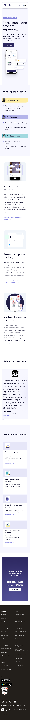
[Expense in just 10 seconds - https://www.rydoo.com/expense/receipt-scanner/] (15, 191)
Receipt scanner (19, 635)
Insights (17, 638)
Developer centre (6, 669)
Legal (2, 638)
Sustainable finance (20, 661)
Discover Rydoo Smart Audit (12, 348)
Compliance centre (6, 648)
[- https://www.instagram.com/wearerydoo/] (11, 701)
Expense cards (19, 625)
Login (18, 5)
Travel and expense (20, 631)
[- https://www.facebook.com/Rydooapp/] (7, 701)
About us (3, 614)
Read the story (7, 415)
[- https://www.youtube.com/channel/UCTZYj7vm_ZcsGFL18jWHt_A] (15, 701)
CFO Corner (4, 645)
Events (3, 662)
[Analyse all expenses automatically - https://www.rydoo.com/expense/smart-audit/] (15, 321)
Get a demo (8, 45)
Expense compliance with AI (20, 655)
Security (3, 631)
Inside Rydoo (5, 628)
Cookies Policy (12, 705)
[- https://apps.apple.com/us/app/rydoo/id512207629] (6, 679)
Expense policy (19, 665)
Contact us (4, 635)
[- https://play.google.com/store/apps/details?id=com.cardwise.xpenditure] (7, 683)
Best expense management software (21, 650)
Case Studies (4, 659)
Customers (4, 625)
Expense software (20, 614)
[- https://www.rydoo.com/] (8, 6)
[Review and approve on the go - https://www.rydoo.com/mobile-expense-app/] (15, 257)
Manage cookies (21, 705)
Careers (3, 618)
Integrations (18, 628)
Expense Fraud (19, 658)
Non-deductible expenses (19, 646)
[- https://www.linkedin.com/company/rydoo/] (3, 701)
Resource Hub (5, 655)
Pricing (17, 618)
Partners (3, 621)
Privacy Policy (4, 705)
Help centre (4, 665)
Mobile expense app (20, 621)
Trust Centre (4, 652)
